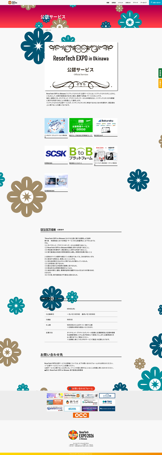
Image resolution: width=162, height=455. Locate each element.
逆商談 (114, 2)
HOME (43, 30)
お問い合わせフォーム (82, 388)
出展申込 (160, 83)
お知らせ (128, 2)
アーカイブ (143, 2)
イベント (120, 2)
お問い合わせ (156, 2)
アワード (135, 2)
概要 (108, 2)
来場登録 (160, 73)
